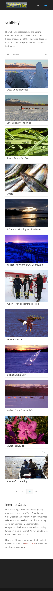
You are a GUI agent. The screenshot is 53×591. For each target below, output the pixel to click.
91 (17, 491)
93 (30, 491)
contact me (29, 543)
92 (23, 491)
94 (36, 491)
